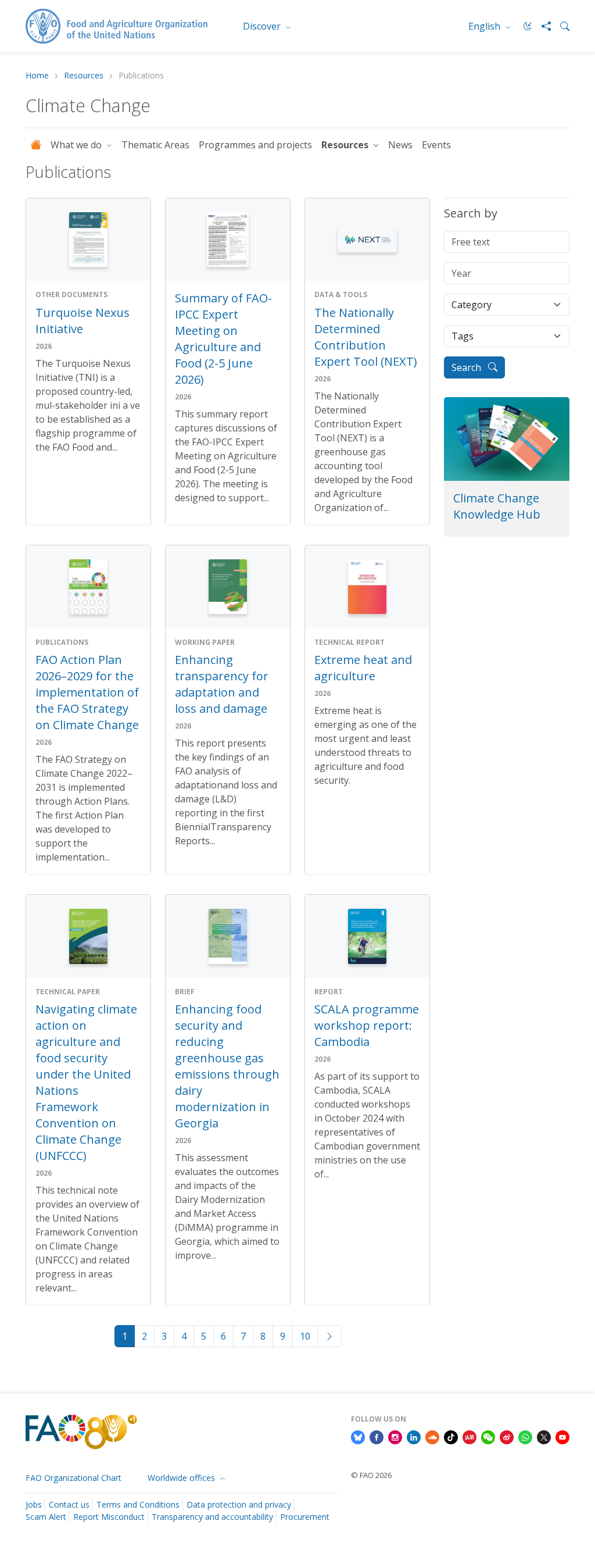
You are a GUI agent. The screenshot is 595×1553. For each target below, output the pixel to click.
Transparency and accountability (212, 1516)
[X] (544, 1436)
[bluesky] (358, 1436)
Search (467, 367)
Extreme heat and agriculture (363, 668)
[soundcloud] (432, 1436)
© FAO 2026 (371, 1475)
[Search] (560, 26)
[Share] (541, 26)
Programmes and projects (255, 144)
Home (37, 76)
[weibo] (507, 1436)
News (400, 144)
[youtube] (562, 1436)
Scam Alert (46, 1516)
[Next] (329, 1336)
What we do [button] (77, 144)
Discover (263, 26)
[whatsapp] (525, 1436)
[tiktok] (451, 1436)
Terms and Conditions (138, 1504)
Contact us (69, 1504)
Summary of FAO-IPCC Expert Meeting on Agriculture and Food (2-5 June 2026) (223, 338)
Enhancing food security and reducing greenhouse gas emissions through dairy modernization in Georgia (227, 1066)
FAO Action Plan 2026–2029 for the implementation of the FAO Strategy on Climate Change (87, 692)
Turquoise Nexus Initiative (82, 321)
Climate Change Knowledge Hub (496, 506)
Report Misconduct (109, 1516)
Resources (83, 76)
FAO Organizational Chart (73, 1477)
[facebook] (376, 1436)
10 (305, 1336)
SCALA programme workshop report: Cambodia (366, 1025)
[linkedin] (414, 1436)
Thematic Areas (155, 144)
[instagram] (395, 1436)
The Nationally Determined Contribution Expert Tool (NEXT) (365, 337)
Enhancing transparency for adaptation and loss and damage (221, 684)
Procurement (304, 1516)
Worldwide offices (182, 1477)
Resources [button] (346, 144)
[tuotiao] (469, 1436)
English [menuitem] (485, 26)
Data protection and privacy (239, 1504)
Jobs (34, 1504)
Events (436, 144)
